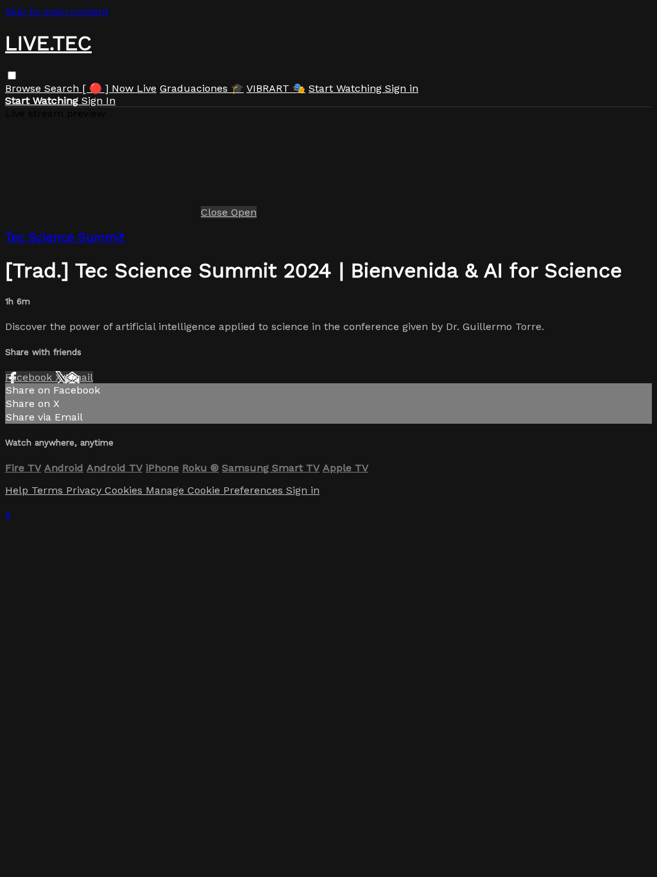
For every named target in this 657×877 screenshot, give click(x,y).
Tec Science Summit (64, 237)
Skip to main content (56, 11)
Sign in (401, 88)
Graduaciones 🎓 (202, 88)
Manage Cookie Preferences (216, 490)
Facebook (30, 377)
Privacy (85, 490)
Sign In (98, 100)
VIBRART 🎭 (275, 88)
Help (18, 490)
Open (244, 212)
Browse (24, 88)
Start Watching (347, 88)
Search (63, 88)
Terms (48, 490)
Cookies (125, 490)
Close (216, 212)
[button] (12, 75)
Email (79, 377)
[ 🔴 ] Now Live (119, 88)
